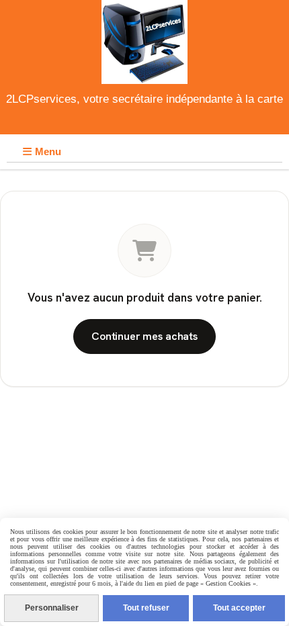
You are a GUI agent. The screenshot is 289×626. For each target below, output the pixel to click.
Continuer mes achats (144, 336)
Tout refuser (146, 608)
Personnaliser (52, 608)
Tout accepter (239, 608)
